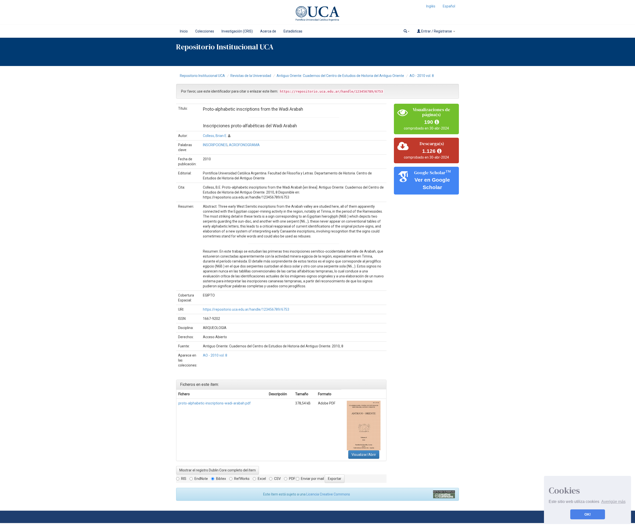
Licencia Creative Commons (328, 494)
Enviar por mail (312, 479)
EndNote (201, 479)
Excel (262, 479)
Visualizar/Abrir (363, 455)
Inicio (184, 31)
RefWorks (242, 479)
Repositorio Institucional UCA (202, 76)
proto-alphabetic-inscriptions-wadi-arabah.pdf (214, 403)
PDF (292, 479)
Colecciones (204, 31)
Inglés (430, 6)
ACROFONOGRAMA (244, 145)
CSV (277, 479)
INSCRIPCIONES (215, 145)
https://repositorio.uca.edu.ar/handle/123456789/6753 (246, 309)
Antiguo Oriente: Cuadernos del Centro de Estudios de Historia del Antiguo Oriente (340, 76)
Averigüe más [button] (613, 501)
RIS (183, 479)
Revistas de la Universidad (250, 76)
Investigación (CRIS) (237, 31)
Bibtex (221, 479)
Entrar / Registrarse (436, 31)
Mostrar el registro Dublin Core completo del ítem (217, 470)
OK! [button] (587, 514)
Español (449, 6)
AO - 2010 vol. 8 (422, 76)
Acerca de (268, 31)
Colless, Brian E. (215, 136)
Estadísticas (293, 31)
